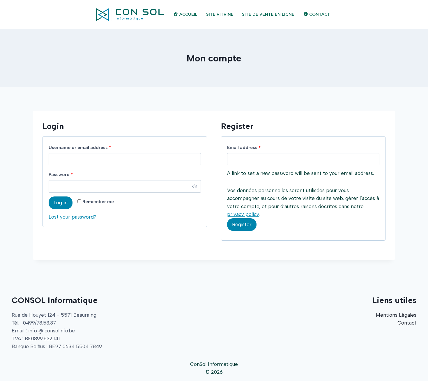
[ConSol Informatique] (130, 14)
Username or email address (80, 147)
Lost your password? (72, 217)
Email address (244, 147)
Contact (406, 323)
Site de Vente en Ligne (268, 14)
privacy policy (243, 214)
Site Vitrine (220, 14)
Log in (61, 202)
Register (242, 224)
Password (61, 174)
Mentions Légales (396, 315)
